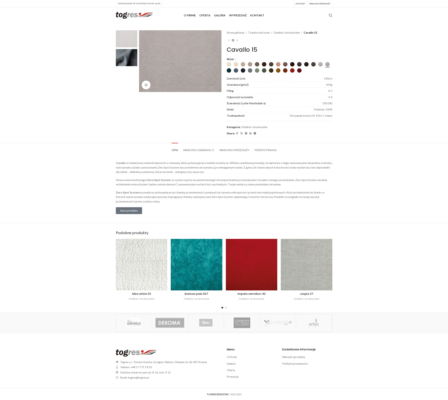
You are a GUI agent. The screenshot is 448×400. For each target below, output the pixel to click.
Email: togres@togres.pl (134, 377)
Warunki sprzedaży (293, 356)
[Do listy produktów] (233, 40)
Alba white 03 (141, 294)
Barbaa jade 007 (196, 294)
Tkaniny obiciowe (259, 32)
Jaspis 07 (306, 294)
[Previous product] (229, 40)
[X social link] (241, 133)
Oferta (231, 370)
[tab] (175, 148)
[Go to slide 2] (226, 308)
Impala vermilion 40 (251, 294)
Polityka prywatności (295, 363)
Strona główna (235, 32)
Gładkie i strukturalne (287, 32)
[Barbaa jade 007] (196, 264)
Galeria (231, 363)
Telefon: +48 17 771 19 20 (136, 367)
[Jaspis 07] (306, 264)
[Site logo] (134, 15)
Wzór (231, 59)
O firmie (232, 356)
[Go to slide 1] (222, 308)
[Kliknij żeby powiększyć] (146, 85)
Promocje (233, 376)
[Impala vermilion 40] (251, 264)
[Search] (330, 15)
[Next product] (237, 40)
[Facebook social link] (237, 133)
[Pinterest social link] (246, 133)
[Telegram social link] (255, 133)
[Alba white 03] (141, 264)
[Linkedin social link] (250, 133)
